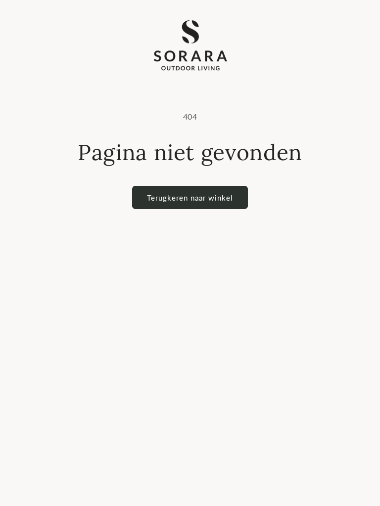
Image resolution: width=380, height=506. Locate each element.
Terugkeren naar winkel (190, 197)
